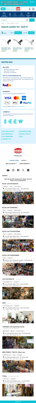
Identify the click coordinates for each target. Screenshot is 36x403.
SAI (13, 331)
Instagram (5, 186)
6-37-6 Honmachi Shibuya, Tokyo (11, 357)
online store (6, 378)
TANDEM (7, 331)
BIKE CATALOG (10, 163)
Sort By (25, 32)
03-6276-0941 (26, 380)
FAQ (21, 136)
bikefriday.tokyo (7, 355)
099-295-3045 (29, 260)
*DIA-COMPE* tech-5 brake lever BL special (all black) (17, 48)
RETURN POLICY (7, 134)
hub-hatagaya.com (7, 305)
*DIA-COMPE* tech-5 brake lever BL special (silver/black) (6, 48)
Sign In (29, 9)
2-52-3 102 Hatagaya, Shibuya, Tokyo (12, 333)
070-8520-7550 (25, 307)
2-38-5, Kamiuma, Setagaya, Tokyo (12, 212)
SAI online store (20, 331)
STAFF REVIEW (24, 163)
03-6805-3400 (26, 212)
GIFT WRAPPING (7, 136)
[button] (32, 2)
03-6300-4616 (25, 284)
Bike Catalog (17, 186)
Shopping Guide (21, 106)
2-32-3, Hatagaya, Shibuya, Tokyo (12, 188)
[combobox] (15, 20)
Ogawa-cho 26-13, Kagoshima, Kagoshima (13, 260)
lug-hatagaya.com (7, 281)
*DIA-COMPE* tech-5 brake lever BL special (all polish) (29, 48)
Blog (11, 186)
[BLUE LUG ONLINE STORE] (18, 9)
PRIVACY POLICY (25, 134)
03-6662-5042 (25, 188)
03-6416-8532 (25, 236)
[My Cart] (33, 9)
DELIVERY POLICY (8, 131)
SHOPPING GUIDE (25, 131)
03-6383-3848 (27, 333)
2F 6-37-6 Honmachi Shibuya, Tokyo (12, 380)
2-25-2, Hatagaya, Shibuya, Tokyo (12, 307)
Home (2, 23)
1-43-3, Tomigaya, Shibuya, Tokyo (11, 236)
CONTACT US (6, 139)
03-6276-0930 (25, 357)
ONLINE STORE (14, 160)
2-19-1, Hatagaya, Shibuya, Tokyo (11, 284)
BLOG (23, 160)
